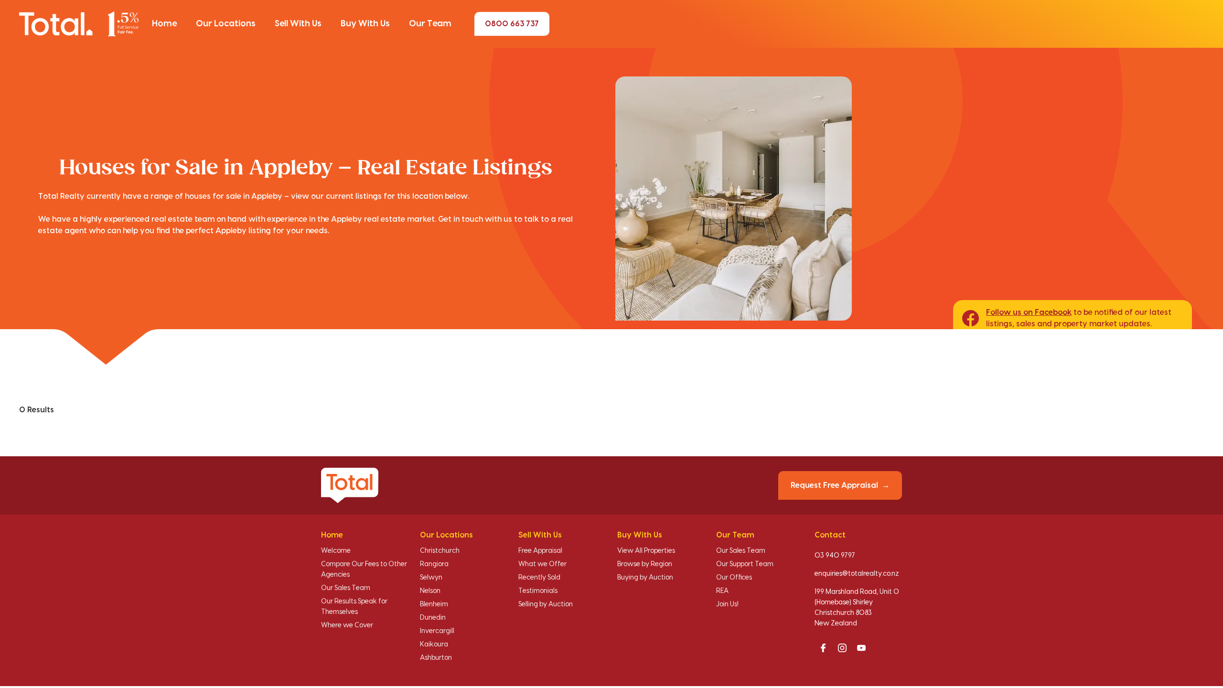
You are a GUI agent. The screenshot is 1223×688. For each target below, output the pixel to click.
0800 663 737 (512, 24)
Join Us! (727, 604)
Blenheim (434, 604)
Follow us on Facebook (1029, 312)
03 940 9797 (835, 555)
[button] (164, 24)
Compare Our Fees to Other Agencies (364, 569)
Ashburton (436, 658)
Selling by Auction (545, 604)
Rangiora (434, 564)
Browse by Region (644, 564)
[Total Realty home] (79, 23)
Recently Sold (539, 577)
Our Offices (734, 577)
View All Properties (646, 551)
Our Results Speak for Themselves (354, 606)
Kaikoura (434, 644)
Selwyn (431, 577)
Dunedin (433, 617)
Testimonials (538, 591)
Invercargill (437, 631)
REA (722, 591)
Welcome (336, 551)
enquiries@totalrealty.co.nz (857, 573)
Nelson (430, 591)
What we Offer (542, 564)
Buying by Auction (645, 577)
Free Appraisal (540, 551)
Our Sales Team (345, 588)
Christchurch (440, 551)
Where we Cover (347, 625)
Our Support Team (744, 564)
